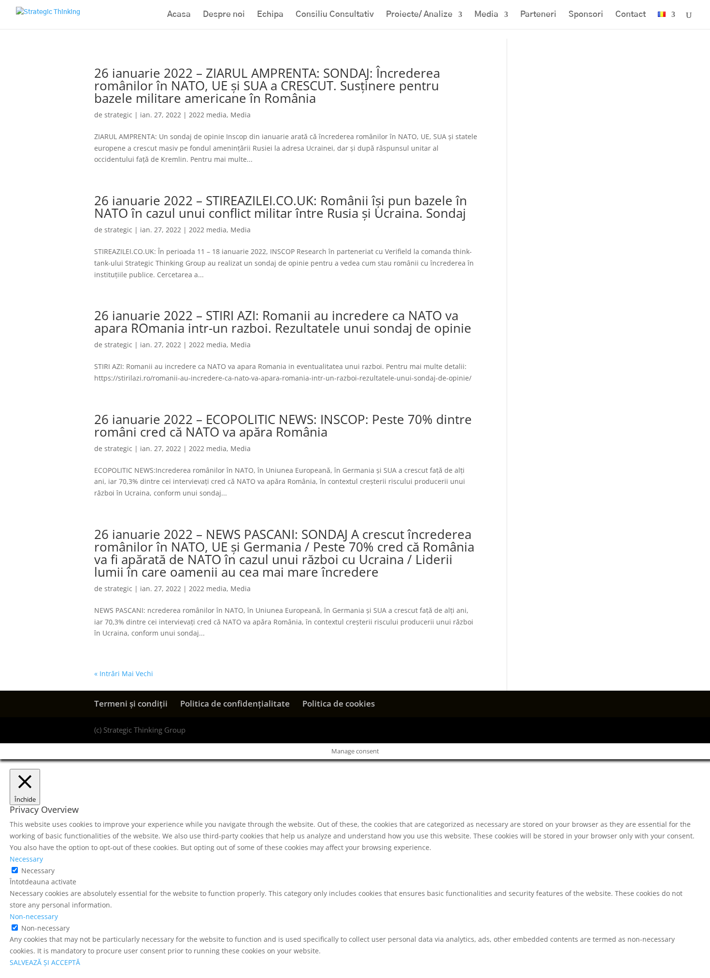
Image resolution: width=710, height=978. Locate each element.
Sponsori (585, 14)
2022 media (208, 114)
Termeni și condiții (131, 703)
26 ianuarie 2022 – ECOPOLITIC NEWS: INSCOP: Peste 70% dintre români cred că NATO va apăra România (283, 425)
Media (486, 14)
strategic (118, 114)
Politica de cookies (338, 703)
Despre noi (224, 14)
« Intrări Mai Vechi (123, 673)
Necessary (38, 870)
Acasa (179, 14)
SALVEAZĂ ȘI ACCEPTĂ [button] (45, 962)
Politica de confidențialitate (235, 703)
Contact (630, 14)
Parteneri (538, 14)
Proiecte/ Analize (419, 14)
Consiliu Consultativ (335, 14)
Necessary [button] (26, 859)
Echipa (270, 14)
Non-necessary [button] (34, 916)
